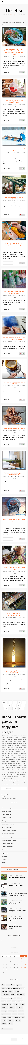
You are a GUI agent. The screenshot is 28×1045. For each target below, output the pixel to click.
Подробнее (7, 72)
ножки (9, 1001)
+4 (22, 168)
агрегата (18, 985)
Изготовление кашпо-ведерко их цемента (14, 382)
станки (21, 1014)
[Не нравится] (20, 72)
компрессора (5, 994)
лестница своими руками (8, 998)
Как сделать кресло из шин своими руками (14, 520)
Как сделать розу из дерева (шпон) (14, 428)
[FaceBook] (19, 2)
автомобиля (10, 985)
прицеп (15, 1004)
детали (22, 988)
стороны (18, 1020)
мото (3, 1001)
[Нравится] (23, 72)
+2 (22, 263)
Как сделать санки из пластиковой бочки (14, 149)
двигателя (15, 988)
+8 (22, 631)
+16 (22, 72)
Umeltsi (14, 10)
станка (15, 1014)
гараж (3, 988)
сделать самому (6, 1014)
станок (4, 1017)
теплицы (4, 1023)
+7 (22, 688)
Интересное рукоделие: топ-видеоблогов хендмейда (14, 244)
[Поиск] (25, 2)
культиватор (20, 994)
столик (4, 1020)
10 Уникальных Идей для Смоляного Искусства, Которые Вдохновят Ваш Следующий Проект (14, 52)
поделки (20, 1001)
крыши (13, 994)
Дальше (21, 708)
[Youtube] (21, 2)
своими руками (12, 1010)
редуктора (4, 1007)
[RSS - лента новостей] (23, 2)
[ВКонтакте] (17, 2)
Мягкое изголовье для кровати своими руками (14, 473)
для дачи (4, 991)
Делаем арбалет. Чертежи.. (15, 885)
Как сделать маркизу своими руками (14, 198)
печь (14, 1001)
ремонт (12, 1007)
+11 (22, 585)
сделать (21, 1010)
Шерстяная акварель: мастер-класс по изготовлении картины (14, 338)
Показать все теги (7, 1029)
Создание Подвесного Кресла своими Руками (14, 101)
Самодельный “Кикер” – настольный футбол (14, 614)
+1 (22, 120)
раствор (22, 1004)
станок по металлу (13, 1017)
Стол (3, 985)
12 (15, 708)
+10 (22, 309)
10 (6, 708)
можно (19, 998)
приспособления (6, 1004)
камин (10, 991)
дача (9, 988)
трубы (10, 1023)
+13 (22, 444)
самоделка (19, 1007)
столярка (10, 1020)
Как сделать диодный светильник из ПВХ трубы (14, 671)
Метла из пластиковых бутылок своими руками (14, 292)
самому (4, 1010)
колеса (17, 991)
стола (22, 1017)
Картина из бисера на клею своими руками (14, 568)
